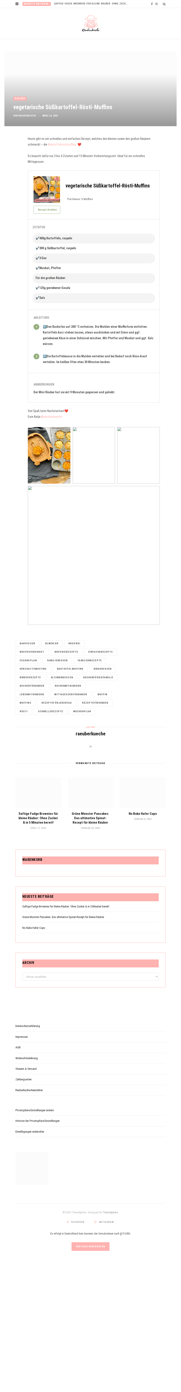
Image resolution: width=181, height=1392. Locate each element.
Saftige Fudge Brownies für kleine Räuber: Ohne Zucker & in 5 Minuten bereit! (92, 3)
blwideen (51, 643)
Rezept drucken (47, 209)
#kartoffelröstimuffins (62, 144)
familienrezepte (90, 660)
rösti (24, 711)
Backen (20, 98)
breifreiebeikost (32, 651)
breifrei (74, 643)
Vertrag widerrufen (90, 1246)
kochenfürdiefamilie (98, 677)
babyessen (27, 643)
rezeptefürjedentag (56, 702)
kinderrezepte (30, 677)
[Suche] (164, 4)
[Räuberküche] (90, 24)
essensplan (28, 660)
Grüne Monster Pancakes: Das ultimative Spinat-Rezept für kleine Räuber (90, 818)
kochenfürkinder (32, 685)
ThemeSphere (110, 1212)
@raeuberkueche (51, 416)
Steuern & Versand (26, 1068)
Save (15, 162)
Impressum (21, 1036)
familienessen (57, 660)
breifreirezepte (66, 651)
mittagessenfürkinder (70, 694)
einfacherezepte (100, 651)
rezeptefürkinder (95, 702)
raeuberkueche (27, 115)
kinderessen (102, 668)
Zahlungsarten (23, 1079)
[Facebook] (13, 153)
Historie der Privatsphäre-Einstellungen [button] (37, 1120)
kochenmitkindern (68, 685)
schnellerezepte (50, 711)
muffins (25, 702)
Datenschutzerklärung (27, 1026)
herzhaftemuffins (33, 668)
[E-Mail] (13, 170)
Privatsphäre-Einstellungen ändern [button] (34, 1110)
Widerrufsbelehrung (26, 1058)
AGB (18, 1047)
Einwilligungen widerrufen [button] (29, 1131)
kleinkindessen (62, 677)
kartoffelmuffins (70, 668)
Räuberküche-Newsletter (29, 1090)
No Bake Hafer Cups (143, 814)
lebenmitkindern (32, 694)
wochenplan (82, 711)
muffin (102, 694)
